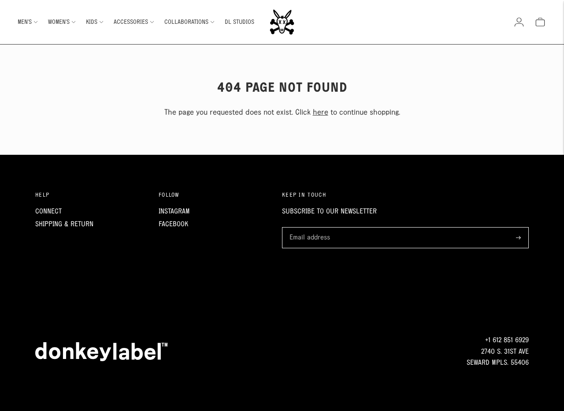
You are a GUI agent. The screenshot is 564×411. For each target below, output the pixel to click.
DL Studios (239, 22)
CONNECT (48, 211)
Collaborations (186, 22)
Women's (59, 22)
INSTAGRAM (174, 211)
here (320, 112)
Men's (25, 22)
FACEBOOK (173, 224)
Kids (91, 22)
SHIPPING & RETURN (64, 224)
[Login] (519, 22)
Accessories (131, 22)
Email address (308, 228)
